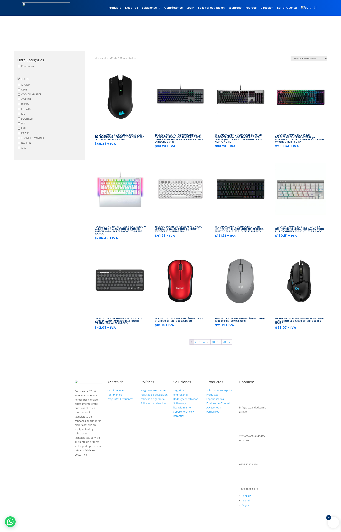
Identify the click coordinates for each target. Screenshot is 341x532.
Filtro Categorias (30, 60)
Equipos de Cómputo (218, 403)
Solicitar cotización (211, 8)
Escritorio (235, 8)
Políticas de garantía (152, 399)
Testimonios (114, 394)
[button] (10, 521)
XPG (23, 147)
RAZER (25, 133)
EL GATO (26, 109)
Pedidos (251, 8)
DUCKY (25, 104)
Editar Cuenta (287, 8)
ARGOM (25, 84)
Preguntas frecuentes (153, 390)
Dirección (267, 8)
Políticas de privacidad (153, 403)
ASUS (24, 89)
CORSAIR (26, 99)
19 (218, 342)
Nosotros (131, 8)
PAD (23, 128)
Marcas (23, 79)
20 (224, 342)
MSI (23, 123)
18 (213, 342)
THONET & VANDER (32, 138)
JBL (23, 114)
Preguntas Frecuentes (120, 399)
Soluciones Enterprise (219, 390)
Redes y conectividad (185, 399)
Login (190, 8)
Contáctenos (173, 8)
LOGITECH (27, 118)
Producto (115, 8)
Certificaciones (116, 390)
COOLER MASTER (31, 94)
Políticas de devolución (154, 394)
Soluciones (149, 8)
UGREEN (26, 143)
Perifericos (27, 66)
